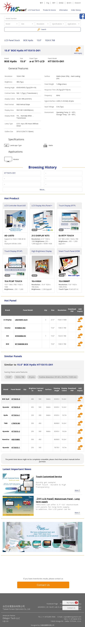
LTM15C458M (17, 423)
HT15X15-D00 (17, 407)
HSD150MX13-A (17, 439)
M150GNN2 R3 (20, 336)
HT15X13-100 (17, 447)
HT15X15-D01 (17, 399)
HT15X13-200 (17, 431)
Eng (47, 3)
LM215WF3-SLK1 (21, 320)
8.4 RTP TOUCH (66, 235)
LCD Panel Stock (34, 10)
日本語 (61, 3)
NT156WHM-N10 (21, 344)
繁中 (41, 3)
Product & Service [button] (49, 10)
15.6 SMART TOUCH (64, 281)
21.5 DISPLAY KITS (40, 235)
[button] (11, 24)
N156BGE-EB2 (20, 328)
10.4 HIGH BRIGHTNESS (38, 281)
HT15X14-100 (17, 415)
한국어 (69, 3)
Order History (76, 10)
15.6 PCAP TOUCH (13, 281)
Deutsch (78, 3)
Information (63, 10)
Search (43, 29)
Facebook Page (52, 604)
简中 (53, 3)
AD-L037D (9, 235)
